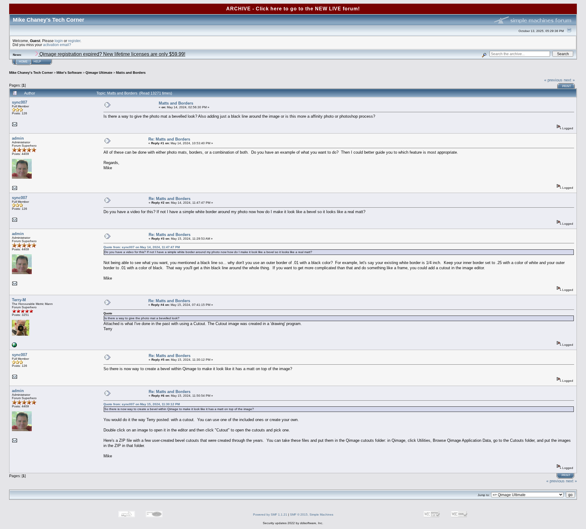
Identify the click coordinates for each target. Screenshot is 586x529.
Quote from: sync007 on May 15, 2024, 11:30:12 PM (141, 404)
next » (569, 80)
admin (18, 138)
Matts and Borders (131, 72)
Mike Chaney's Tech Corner (31, 72)
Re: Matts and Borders (169, 139)
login (59, 41)
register (74, 41)
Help (37, 61)
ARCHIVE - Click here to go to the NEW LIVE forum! (293, 8)
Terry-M (19, 300)
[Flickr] (14, 346)
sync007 (19, 102)
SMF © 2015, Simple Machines (311, 514)
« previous (553, 80)
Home (23, 61)
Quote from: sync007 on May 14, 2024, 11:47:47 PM (141, 247)
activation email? (57, 45)
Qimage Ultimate (98, 72)
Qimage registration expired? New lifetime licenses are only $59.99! (111, 54)
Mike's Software (69, 72)
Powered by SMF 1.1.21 (270, 514)
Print (566, 86)
